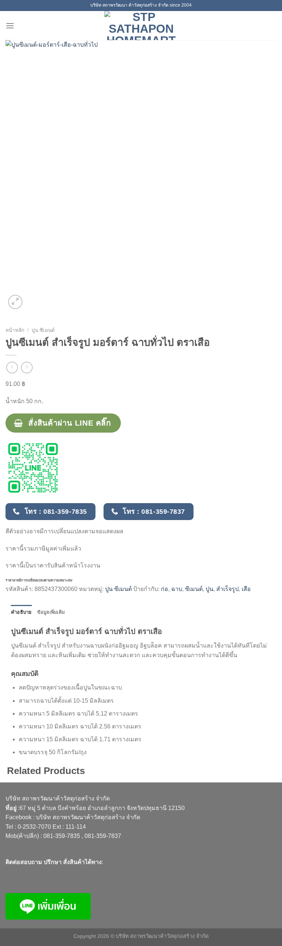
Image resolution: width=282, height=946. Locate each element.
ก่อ (164, 589)
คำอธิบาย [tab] (21, 612)
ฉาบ (176, 589)
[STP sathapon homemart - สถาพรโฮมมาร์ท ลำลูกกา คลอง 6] (141, 25)
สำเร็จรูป (227, 589)
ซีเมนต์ (194, 589)
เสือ (246, 589)
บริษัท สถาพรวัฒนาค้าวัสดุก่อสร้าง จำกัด (88, 817)
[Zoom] (15, 302)
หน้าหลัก (15, 330)
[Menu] (10, 26)
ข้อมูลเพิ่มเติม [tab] (51, 612)
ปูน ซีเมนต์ (43, 330)
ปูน (209, 589)
